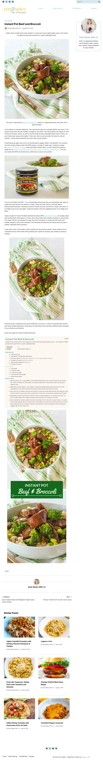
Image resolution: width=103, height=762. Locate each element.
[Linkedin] (9, 1)
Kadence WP (86, 757)
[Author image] (6, 28)
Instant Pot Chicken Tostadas (16, 147)
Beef (6, 20)
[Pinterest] (12, 1)
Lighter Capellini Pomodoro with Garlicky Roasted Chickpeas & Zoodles (18, 643)
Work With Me (12, 756)
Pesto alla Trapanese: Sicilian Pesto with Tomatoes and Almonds (17, 684)
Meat (7, 571)
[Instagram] (6, 1)
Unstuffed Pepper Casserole (52, 723)
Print (66, 338)
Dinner (10, 20)
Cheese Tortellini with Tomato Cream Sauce (57, 598)
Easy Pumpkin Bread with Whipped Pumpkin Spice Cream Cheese (18, 599)
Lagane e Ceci (46, 641)
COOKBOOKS (23, 756)
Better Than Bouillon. (30, 122)
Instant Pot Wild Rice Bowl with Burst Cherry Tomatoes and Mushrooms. (36, 149)
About (5, 756)
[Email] (53, 748)
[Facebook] (3, 1)
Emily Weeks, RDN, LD (15, 28)
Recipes (31, 756)
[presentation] (19, 627)
